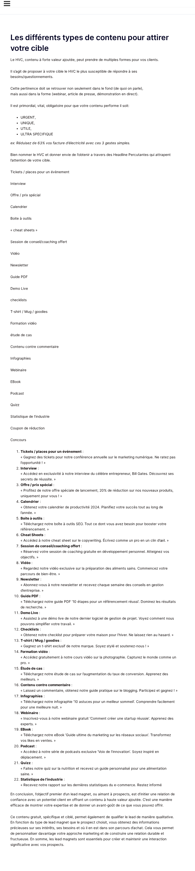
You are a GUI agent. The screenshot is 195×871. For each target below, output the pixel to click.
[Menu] (7, 3)
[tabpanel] (94, 452)
